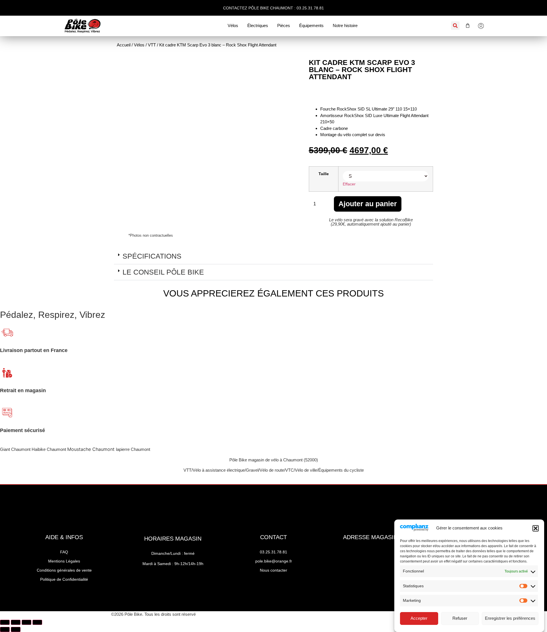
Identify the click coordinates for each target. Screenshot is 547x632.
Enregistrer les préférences (510, 618)
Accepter (419, 618)
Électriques (257, 25)
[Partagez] (26, 622)
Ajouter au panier (367, 204)
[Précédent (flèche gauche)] (5, 629)
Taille (324, 174)
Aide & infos (64, 537)
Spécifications (152, 256)
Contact (273, 537)
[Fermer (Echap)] (37, 622)
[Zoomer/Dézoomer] (5, 622)
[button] (535, 528)
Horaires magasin (172, 538)
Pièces (283, 25)
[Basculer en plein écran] (16, 622)
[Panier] (465, 25)
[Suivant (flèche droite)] (16, 629)
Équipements (311, 25)
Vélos (233, 25)
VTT (152, 44)
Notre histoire (345, 25)
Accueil (123, 44)
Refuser (459, 618)
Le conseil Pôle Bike (163, 272)
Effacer (349, 184)
